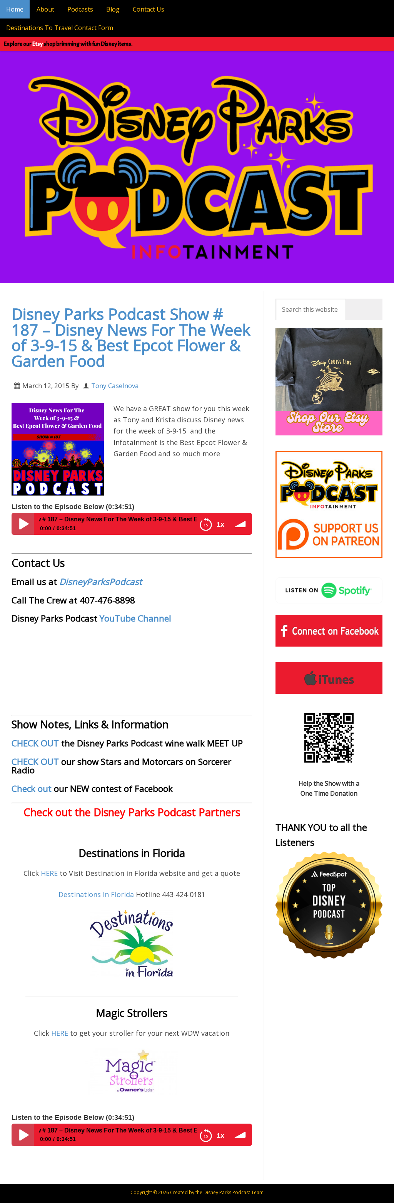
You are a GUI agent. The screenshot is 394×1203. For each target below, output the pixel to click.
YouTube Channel (135, 618)
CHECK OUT (35, 743)
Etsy (37, 44)
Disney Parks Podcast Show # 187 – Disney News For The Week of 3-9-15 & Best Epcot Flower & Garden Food (131, 337)
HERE (50, 873)
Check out (32, 789)
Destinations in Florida (96, 894)
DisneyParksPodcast (100, 582)
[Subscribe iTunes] (328, 678)
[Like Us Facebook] (328, 631)
